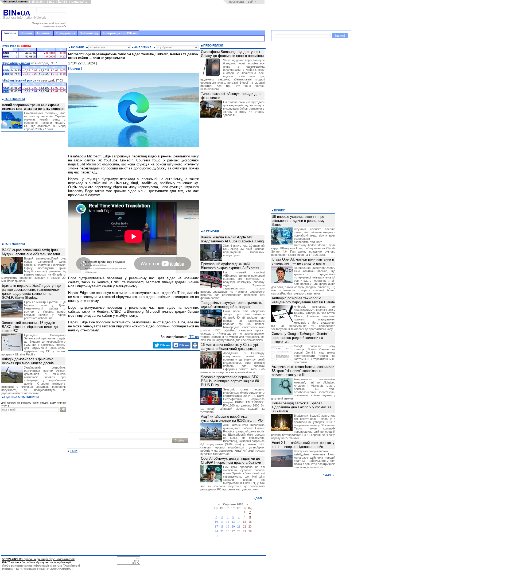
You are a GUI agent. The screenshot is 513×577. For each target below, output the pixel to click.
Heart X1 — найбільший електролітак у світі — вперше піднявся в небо (303, 445)
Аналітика (44, 33)
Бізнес (279, 210)
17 (216, 526)
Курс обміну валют (16, 63)
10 (216, 521)
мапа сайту (79, 1)
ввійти (252, 1)
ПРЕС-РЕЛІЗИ (213, 45)
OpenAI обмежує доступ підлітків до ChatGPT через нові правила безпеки (231, 460)
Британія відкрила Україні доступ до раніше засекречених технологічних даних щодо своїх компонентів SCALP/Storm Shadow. (31, 292)
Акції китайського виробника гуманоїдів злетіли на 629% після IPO (232, 419)
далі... (259, 498)
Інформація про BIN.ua (120, 33)
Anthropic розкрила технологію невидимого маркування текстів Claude (303, 300)
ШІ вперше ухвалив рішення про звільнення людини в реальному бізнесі (298, 221)
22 (244, 526)
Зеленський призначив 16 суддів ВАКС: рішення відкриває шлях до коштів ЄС (30, 327)
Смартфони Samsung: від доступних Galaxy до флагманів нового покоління (232, 54)
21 (238, 526)
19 (227, 526)
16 (250, 521)
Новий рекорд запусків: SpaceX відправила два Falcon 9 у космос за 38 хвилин (301, 407)
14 (238, 521)
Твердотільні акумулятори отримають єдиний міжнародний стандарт (231, 305)
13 (233, 521)
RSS (64, 1)
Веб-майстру (89, 33)
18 (222, 526)
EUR (6, 73)
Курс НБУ (9, 45)
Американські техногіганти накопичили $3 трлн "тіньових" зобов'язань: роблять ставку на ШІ (303, 371)
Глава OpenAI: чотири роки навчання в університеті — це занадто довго (303, 261)
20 (233, 526)
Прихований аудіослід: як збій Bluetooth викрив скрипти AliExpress (230, 266)
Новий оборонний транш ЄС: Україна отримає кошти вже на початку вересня (33, 107)
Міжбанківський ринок (19, 80)
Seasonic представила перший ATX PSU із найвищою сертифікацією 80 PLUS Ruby (230, 381)
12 (227, 521)
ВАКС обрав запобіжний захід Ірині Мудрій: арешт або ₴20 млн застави (31, 252)
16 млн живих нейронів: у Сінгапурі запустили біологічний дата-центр (229, 347)
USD (6, 70)
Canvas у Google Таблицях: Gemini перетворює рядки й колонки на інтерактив (300, 338)
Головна (10, 33)
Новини (26, 33)
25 (222, 531)
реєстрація (236, 1)
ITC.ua (193, 337)
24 (216, 531)
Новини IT (76, 69)
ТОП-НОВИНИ (14, 98)
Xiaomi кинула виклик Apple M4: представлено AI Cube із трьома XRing (232, 239)
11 (222, 521)
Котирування (65, 33)
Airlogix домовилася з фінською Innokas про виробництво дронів (28, 361)
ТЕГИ (73, 450)
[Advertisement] (167, 17)
